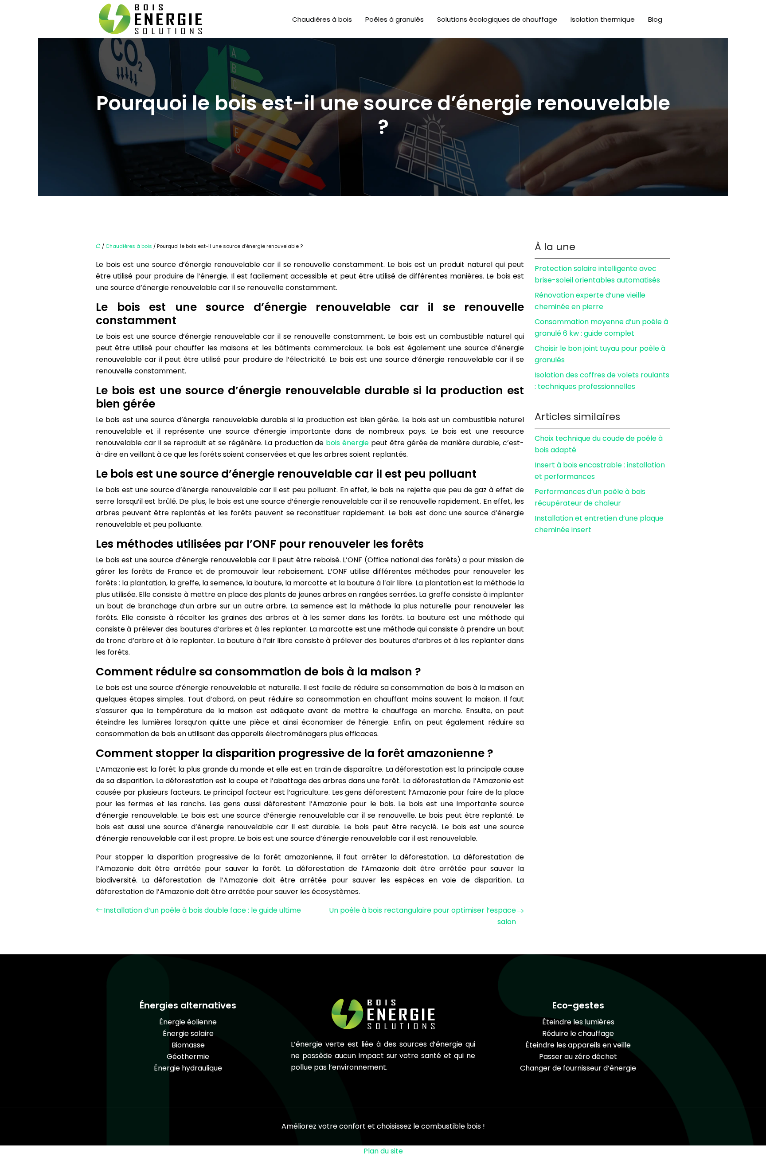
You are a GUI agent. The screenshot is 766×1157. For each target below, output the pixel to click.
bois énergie (348, 443)
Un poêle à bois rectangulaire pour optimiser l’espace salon (422, 916)
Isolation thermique (603, 19)
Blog (655, 19)
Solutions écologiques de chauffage (497, 19)
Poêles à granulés (394, 19)
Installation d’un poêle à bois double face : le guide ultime (202, 910)
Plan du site (383, 1151)
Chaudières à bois (322, 19)
